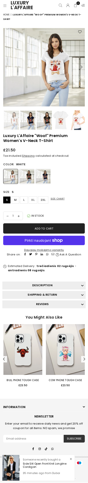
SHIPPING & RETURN (42, 295)
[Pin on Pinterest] (36, 254)
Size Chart (58, 198)
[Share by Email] (53, 254)
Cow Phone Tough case (65, 380)
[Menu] (5, 5)
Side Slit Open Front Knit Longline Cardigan (44, 465)
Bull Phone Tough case (23, 380)
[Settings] (82, 5)
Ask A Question (70, 254)
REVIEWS (42, 304)
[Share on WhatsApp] (47, 254)
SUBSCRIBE (74, 439)
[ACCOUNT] (68, 5)
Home (6, 14)
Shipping (28, 156)
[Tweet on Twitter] (31, 254)
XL (33, 200)
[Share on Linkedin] (42, 254)
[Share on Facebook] (25, 254)
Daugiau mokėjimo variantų (44, 250)
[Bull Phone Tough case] (22, 349)
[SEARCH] (60, 5)
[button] (75, 5)
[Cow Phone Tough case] (65, 349)
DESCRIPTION (42, 285)
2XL (43, 200)
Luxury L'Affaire (23, 5)
